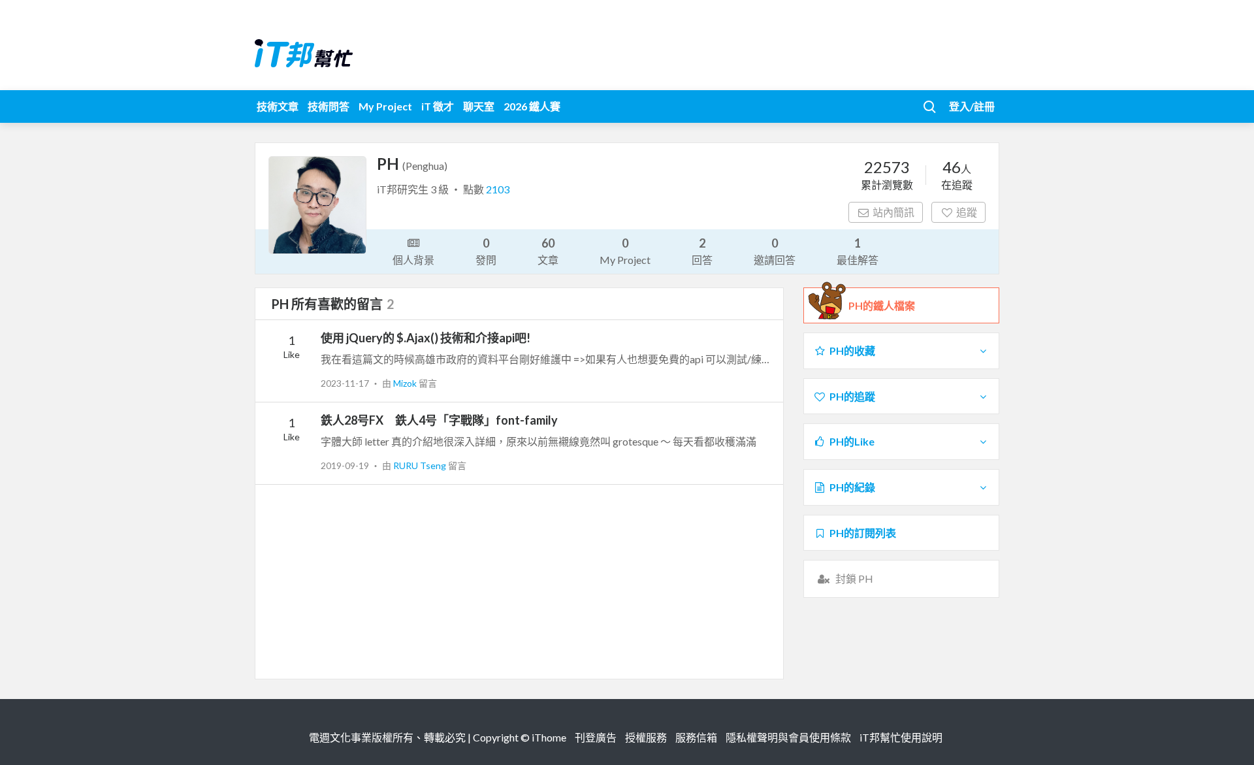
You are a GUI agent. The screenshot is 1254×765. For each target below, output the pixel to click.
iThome (549, 737)
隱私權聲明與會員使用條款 (788, 737)
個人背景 (413, 259)
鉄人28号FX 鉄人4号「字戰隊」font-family (439, 420)
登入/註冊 (972, 106)
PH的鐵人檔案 (881, 305)
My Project (385, 106)
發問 (485, 251)
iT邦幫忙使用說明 (901, 737)
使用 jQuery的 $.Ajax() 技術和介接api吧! (425, 338)
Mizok (406, 383)
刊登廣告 (596, 737)
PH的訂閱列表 (862, 533)
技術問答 (328, 106)
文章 (548, 251)
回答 (702, 251)
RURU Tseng (420, 465)
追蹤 (966, 212)
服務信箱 (696, 737)
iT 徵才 (437, 106)
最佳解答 (857, 251)
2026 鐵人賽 (532, 106)
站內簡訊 (893, 212)
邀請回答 (775, 251)
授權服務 (646, 737)
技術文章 (277, 106)
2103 (497, 189)
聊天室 (478, 106)
